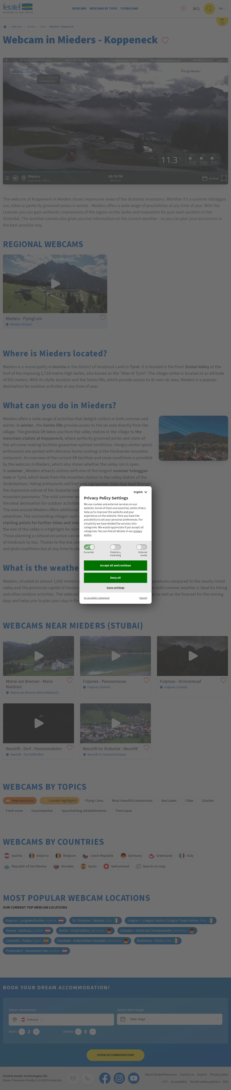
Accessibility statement (97, 598)
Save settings (116, 588)
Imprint (143, 598)
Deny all (115, 578)
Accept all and (115, 565)
